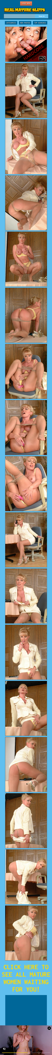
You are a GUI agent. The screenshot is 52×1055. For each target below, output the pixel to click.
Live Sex (26, 3)
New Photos (25, 23)
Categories (11, 23)
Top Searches (40, 23)
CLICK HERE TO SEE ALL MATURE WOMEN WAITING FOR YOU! (26, 978)
